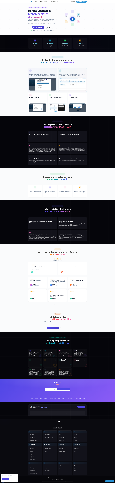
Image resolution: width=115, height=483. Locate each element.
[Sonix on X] (56, 428)
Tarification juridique (32, 459)
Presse (75, 468)
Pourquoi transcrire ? (47, 470)
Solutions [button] (40, 1)
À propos (75, 465)
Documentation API (61, 448)
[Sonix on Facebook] (54, 428)
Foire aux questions (47, 467)
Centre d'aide (39, 407)
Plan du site (49, 481)
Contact (75, 470)
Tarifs (57, 1)
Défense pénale (32, 451)
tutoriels (42, 407)
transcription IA (55, 423)
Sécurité (75, 471)
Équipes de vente (61, 440)
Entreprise (60, 434)
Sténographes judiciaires (33, 456)
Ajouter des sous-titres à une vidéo (49, 437)
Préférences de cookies (69, 481)
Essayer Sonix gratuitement (81, 1)
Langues (31, 465)
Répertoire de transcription (33, 473)
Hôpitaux (46, 451)
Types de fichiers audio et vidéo (34, 467)
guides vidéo (46, 407)
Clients (60, 467)
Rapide (66, 423)
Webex (75, 451)
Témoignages (61, 468)
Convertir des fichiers (52, 1)
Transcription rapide (32, 437)
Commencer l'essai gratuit (37, 27)
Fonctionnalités (32, 434)
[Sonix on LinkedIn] (59, 428)
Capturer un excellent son (48, 471)
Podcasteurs (75, 437)
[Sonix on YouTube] (61, 428)
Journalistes (75, 434)
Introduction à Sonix (32, 470)
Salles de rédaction (61, 437)
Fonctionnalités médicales (48, 448)
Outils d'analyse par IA (47, 434)
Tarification (60, 465)
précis (68, 423)
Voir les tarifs (49, 27)
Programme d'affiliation (62, 451)
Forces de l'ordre (32, 448)
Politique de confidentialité (55, 481)
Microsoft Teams (76, 448)
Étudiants (75, 440)
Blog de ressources (32, 471)
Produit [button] (36, 1)
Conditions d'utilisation (62, 481)
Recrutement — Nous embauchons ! (78, 467)
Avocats (31, 454)
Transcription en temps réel (33, 440)
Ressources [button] (45, 1)
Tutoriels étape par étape (48, 468)
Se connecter (73, 1)
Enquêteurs (31, 457)
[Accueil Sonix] (31, 1)
